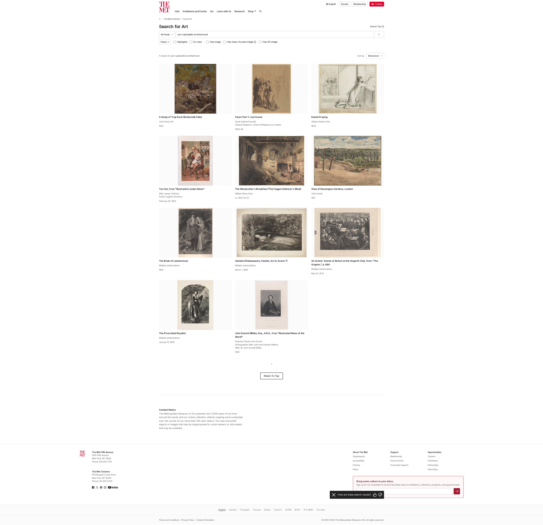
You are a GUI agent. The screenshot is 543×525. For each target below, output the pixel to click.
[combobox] (275, 34)
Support (394, 452)
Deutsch (278, 510)
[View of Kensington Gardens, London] (347, 161)
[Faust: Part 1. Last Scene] (271, 89)
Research (240, 11)
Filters (164, 42)
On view (197, 41)
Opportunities (434, 452)
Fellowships (433, 465)
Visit (177, 11)
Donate (344, 4)
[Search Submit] (379, 34)
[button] (255, 42)
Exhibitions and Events (195, 11)
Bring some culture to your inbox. (375, 481)
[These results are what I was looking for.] (375, 495)
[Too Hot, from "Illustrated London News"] (195, 161)
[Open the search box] (260, 11)
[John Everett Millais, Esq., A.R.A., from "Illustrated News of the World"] (271, 305)
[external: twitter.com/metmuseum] (97, 487)
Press (355, 469)
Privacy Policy (187, 520)
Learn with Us (224, 11)
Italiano (267, 510)
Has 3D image (269, 41)
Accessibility (358, 460)
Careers (431, 456)
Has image (215, 41)
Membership (360, 4)
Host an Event (396, 460)
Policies (356, 465)
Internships (433, 469)
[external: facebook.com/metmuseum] (93, 487)
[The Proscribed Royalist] (195, 305)
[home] (160, 19)
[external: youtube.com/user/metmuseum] (113, 487)
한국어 (297, 510)
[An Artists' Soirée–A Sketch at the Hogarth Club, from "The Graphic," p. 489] (347, 232)
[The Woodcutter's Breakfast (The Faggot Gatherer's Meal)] (271, 161)
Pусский (321, 510)
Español (233, 510)
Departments (359, 456)
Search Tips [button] (375, 26)
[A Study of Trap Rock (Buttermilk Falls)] (195, 89)
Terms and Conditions (169, 520)
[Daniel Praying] (347, 89)
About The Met (360, 452)
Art (211, 11)
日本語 (288, 510)
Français (257, 510)
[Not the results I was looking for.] (380, 495)
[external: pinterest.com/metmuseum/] (101, 487)
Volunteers (433, 460)
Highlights (182, 41)
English (222, 510)
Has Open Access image (240, 41)
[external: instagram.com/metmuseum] (105, 487)
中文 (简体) (308, 510)
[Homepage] (164, 7)
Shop (251, 11)
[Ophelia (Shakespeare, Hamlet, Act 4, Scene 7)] (271, 232)
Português (245, 510)
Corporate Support (399, 465)
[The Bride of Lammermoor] (195, 232)
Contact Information (205, 520)
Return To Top (271, 375)
